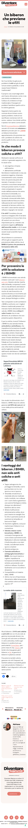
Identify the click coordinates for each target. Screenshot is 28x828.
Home (5, 26)
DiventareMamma (12, 126)
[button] (26, 4)
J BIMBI (22, 131)
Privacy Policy (22, 821)
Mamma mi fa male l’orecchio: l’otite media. (19, 687)
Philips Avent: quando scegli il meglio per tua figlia (7, 697)
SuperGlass (15, 645)
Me (10, 652)
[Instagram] (6, 817)
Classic (17, 648)
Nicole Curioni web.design (19, 823)
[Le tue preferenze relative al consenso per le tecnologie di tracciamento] (25, 825)
